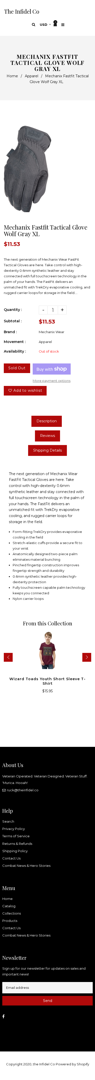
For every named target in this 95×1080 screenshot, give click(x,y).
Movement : (15, 341)
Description (46, 421)
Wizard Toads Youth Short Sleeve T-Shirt (47, 681)
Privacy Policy (13, 829)
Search (8, 821)
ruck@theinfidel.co (23, 790)
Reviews (47, 435)
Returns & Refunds (17, 844)
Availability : (15, 351)
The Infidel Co (21, 11)
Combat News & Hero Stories (26, 866)
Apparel (31, 76)
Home (12, 76)
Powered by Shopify (72, 1064)
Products (9, 921)
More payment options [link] (51, 381)
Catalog (8, 906)
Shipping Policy (15, 851)
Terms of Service (16, 836)
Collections (11, 913)
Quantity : (13, 309)
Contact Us (11, 858)
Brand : (10, 332)
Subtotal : (13, 321)
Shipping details (47, 450)
